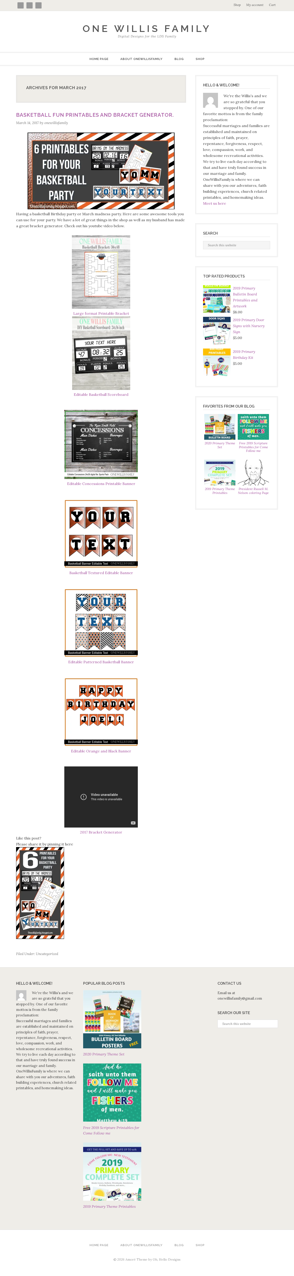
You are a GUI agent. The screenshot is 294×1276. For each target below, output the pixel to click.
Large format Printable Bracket (101, 313)
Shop (237, 5)
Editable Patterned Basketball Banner (101, 662)
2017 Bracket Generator (101, 832)
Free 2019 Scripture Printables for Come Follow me (253, 447)
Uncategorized (47, 954)
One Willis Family (147, 28)
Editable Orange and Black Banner (101, 751)
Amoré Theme (136, 1259)
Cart (272, 5)
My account (254, 5)
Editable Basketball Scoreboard (101, 394)
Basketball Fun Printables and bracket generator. (95, 115)
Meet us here (214, 203)
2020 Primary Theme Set (220, 445)
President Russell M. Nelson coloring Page (253, 491)
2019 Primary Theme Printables (220, 491)
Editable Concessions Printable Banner (101, 483)
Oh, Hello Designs (167, 1259)
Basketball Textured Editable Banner (101, 572)
